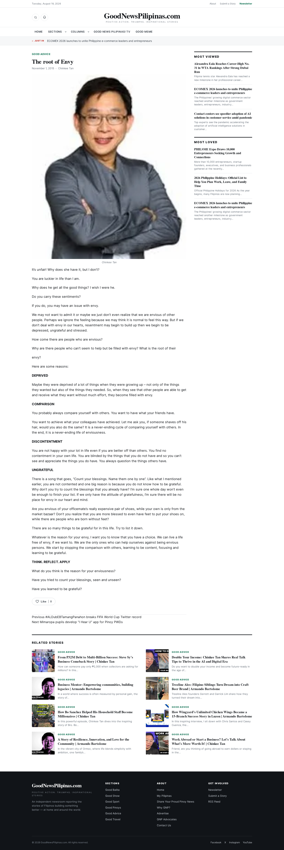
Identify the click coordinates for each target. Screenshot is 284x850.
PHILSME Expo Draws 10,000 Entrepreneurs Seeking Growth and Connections (217, 153)
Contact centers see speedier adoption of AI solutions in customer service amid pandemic (223, 115)
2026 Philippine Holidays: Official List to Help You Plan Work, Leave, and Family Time (220, 181)
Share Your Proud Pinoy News (175, 801)
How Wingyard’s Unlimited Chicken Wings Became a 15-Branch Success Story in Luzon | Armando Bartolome (212, 714)
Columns (78, 31)
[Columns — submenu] (88, 31)
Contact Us (164, 825)
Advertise (163, 813)
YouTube (247, 842)
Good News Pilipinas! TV (112, 31)
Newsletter (246, 3)
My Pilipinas (164, 795)
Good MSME (144, 31)
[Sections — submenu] (65, 31)
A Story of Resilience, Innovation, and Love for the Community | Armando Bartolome (93, 741)
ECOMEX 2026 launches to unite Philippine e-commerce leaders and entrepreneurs (99, 40)
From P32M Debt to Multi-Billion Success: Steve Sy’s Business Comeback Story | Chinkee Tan (95, 659)
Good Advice (41, 54)
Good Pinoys (113, 807)
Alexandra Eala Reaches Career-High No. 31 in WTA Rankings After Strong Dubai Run (221, 67)
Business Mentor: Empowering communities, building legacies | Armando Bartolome (95, 686)
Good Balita (112, 789)
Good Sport (112, 801)
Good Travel (112, 819)
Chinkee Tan (66, 68)
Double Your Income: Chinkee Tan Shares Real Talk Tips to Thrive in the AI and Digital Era (208, 659)
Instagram (234, 842)
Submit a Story (228, 3)
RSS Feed (214, 801)
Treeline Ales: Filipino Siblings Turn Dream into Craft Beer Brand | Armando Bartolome (210, 686)
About (213, 3)
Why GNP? (163, 807)
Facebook (216, 842)
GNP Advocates (167, 819)
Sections (55, 31)
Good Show (112, 795)
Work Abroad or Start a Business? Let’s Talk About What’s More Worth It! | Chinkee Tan (208, 741)
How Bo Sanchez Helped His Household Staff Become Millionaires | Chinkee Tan (95, 714)
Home (39, 31)
